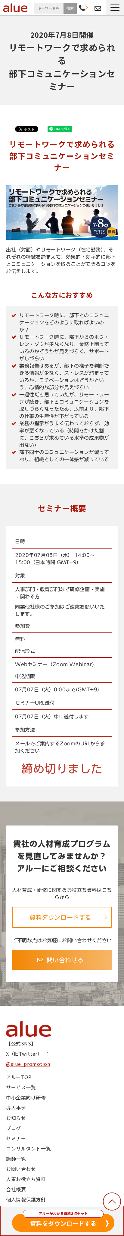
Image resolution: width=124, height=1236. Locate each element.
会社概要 (16, 1189)
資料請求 (89, 7)
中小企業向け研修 (26, 1097)
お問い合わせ (98, 8)
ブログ (13, 1128)
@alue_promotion (28, 1063)
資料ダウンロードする (60, 917)
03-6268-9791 (82, 8)
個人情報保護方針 (26, 1199)
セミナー (16, 1138)
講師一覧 (16, 1158)
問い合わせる (65, 960)
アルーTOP (18, 1077)
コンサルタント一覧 (28, 1148)
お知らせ (16, 1117)
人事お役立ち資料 (26, 1179)
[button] (115, 7)
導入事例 (16, 1107)
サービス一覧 (21, 1087)
